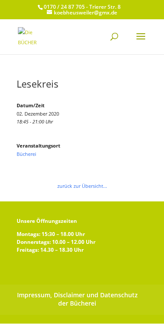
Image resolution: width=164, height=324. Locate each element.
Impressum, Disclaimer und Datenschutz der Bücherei (77, 299)
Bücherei (26, 154)
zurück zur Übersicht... (82, 186)
